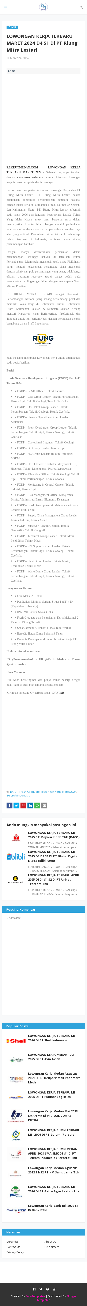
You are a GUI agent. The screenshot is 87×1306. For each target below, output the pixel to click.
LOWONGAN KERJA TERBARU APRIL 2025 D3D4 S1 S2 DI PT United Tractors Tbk (54, 879)
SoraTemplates (35, 1296)
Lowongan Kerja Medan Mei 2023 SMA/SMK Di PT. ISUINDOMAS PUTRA (53, 1115)
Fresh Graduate (29, 792)
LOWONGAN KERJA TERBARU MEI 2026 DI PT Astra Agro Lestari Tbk (53, 1189)
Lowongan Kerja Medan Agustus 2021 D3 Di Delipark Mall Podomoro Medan (54, 1077)
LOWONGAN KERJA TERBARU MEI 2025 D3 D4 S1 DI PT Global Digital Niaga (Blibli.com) (53, 856)
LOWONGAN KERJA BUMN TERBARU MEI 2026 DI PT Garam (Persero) (54, 1132)
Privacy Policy (15, 1252)
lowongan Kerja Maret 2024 (58, 792)
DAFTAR (58, 692)
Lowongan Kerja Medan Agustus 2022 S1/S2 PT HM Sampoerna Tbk (53, 1170)
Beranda (12, 1241)
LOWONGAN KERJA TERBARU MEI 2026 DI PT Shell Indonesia (52, 1038)
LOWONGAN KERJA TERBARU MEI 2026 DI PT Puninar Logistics (52, 1094)
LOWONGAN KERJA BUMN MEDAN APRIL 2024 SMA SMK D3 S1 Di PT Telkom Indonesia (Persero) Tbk (52, 1153)
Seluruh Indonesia (18, 795)
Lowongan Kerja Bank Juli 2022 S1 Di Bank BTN (53, 1208)
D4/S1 (14, 792)
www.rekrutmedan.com (30, 177)
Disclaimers (52, 1247)
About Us (50, 1241)
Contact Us (13, 1247)
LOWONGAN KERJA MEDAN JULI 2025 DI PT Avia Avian (51, 1057)
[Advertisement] (43, 119)
